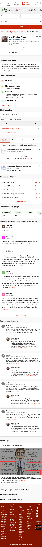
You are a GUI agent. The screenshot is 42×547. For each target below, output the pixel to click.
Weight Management (4, 527)
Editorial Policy (29, 526)
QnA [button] (34, 140)
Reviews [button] (14, 140)
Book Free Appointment (26, 3)
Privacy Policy (29, 522)
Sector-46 (22, 32)
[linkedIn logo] (37, 514)
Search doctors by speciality (13, 522)
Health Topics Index (20, 527)
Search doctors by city (13, 511)
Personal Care (3, 534)
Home (2, 32)
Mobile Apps (29, 515)
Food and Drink (3, 530)
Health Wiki (22, 511)
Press (28, 528)
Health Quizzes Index (21, 522)
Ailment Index (21, 535)
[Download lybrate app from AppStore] (38, 529)
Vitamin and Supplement (4, 513)
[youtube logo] (37, 517)
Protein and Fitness (4, 516)
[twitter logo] (37, 511)
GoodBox (3, 538)
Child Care (3, 536)
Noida (6, 32)
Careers (29, 513)
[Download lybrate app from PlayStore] (38, 527)
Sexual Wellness (3, 523)
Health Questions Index (21, 517)
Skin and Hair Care (3, 520)
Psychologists (14, 32)
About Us (29, 509)
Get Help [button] (5, 140)
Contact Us (30, 511)
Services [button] (24, 140)
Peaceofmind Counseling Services (11, 128)
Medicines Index (21, 531)
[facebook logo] (37, 509)
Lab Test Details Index (21, 539)
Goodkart (3, 511)
